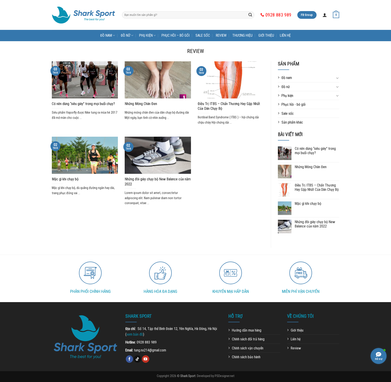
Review (221, 35)
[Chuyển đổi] (337, 78)
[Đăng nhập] (324, 15)
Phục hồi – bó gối (176, 35)
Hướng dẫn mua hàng (246, 330)
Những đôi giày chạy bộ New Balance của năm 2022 (158, 181)
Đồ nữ (125, 35)
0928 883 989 (147, 342)
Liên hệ (285, 35)
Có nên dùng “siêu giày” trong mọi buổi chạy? (83, 104)
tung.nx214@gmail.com (150, 350)
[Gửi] (250, 15)
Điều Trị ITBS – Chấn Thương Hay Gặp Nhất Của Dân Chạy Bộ (229, 106)
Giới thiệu (266, 35)
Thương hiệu (242, 35)
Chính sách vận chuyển (247, 348)
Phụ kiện (146, 35)
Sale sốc (203, 35)
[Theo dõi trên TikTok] (137, 359)
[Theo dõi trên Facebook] (129, 359)
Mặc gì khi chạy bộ (65, 179)
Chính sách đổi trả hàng (248, 339)
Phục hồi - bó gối (293, 104)
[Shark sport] (83, 15)
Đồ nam (106, 35)
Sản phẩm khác (292, 122)
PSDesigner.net (224, 376)
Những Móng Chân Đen (141, 104)
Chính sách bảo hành (246, 357)
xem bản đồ (134, 334)
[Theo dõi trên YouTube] (145, 359)
